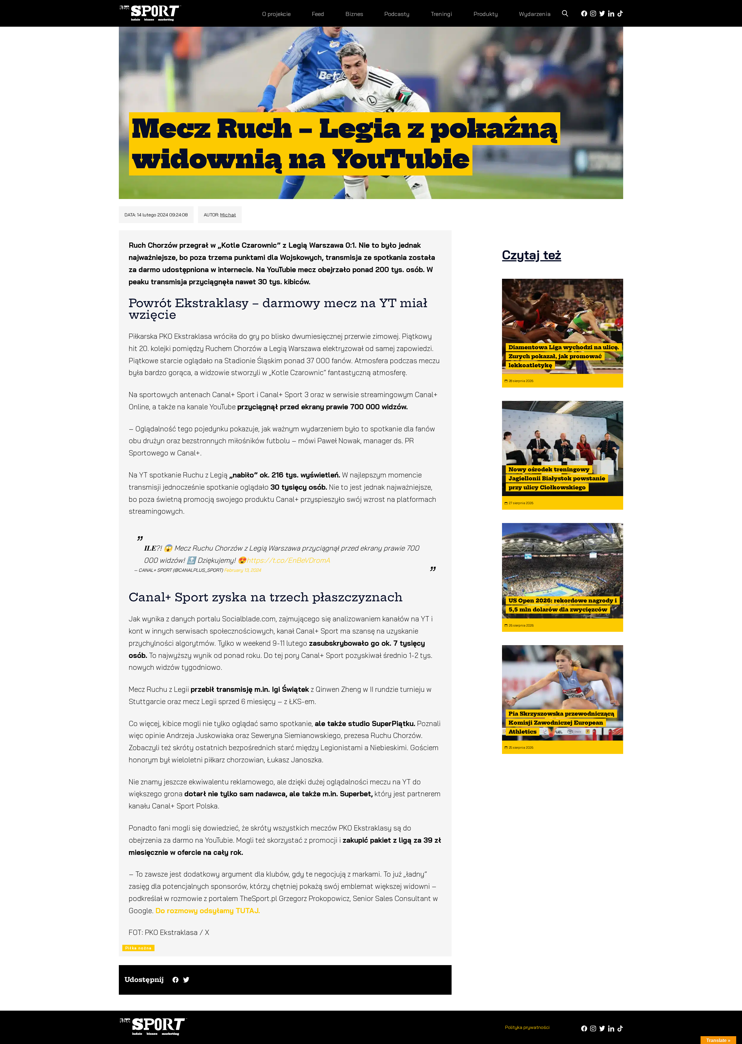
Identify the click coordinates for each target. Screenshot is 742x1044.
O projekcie (276, 13)
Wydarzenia (535, 13)
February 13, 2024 (242, 570)
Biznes (354, 13)
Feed (318, 13)
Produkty (486, 13)
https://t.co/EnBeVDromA (288, 560)
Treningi (441, 13)
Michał (228, 215)
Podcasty (397, 13)
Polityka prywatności (527, 1027)
